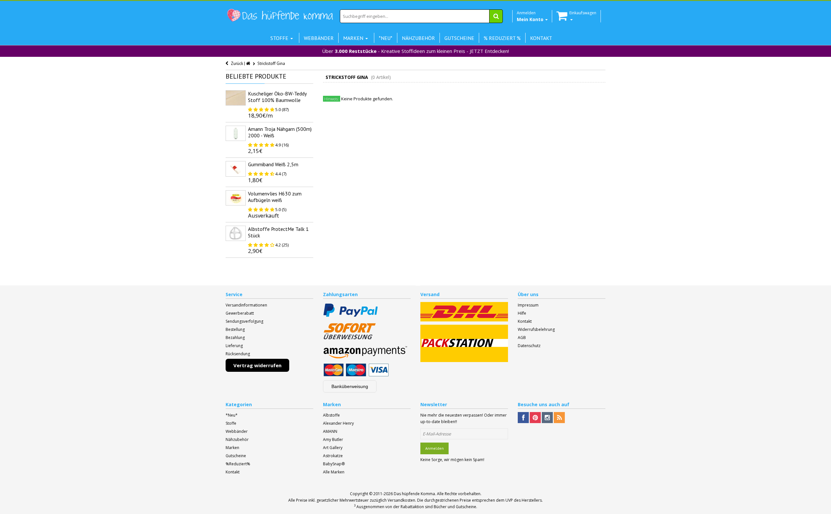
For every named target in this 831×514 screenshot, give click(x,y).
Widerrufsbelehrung (536, 329)
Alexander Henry (338, 423)
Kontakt (525, 321)
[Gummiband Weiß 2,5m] (236, 168)
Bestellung (235, 329)
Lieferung (234, 345)
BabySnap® (334, 464)
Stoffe (231, 423)
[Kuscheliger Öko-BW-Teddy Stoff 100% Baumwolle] (236, 98)
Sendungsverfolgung (244, 321)
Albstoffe (331, 415)
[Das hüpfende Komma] (280, 15)
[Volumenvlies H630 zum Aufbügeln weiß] (236, 198)
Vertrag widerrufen (257, 365)
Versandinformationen (246, 305)
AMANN (330, 431)
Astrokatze (333, 455)
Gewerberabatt (240, 313)
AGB (522, 337)
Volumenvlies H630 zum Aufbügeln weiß (275, 196)
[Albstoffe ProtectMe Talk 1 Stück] (236, 233)
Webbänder (237, 431)
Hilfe (522, 313)
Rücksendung (238, 354)
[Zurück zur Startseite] (248, 63)
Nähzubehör (237, 439)
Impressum (528, 305)
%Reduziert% (238, 464)
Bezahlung (235, 337)
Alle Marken (333, 472)
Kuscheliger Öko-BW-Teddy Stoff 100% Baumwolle (277, 96)
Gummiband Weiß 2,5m (273, 164)
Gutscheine (236, 455)
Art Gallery (332, 447)
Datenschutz (529, 345)
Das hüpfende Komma (414, 493)
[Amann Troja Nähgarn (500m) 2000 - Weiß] (236, 133)
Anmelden (434, 448)
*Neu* (232, 415)
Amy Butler (333, 439)
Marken (232, 447)
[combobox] (421, 16)
